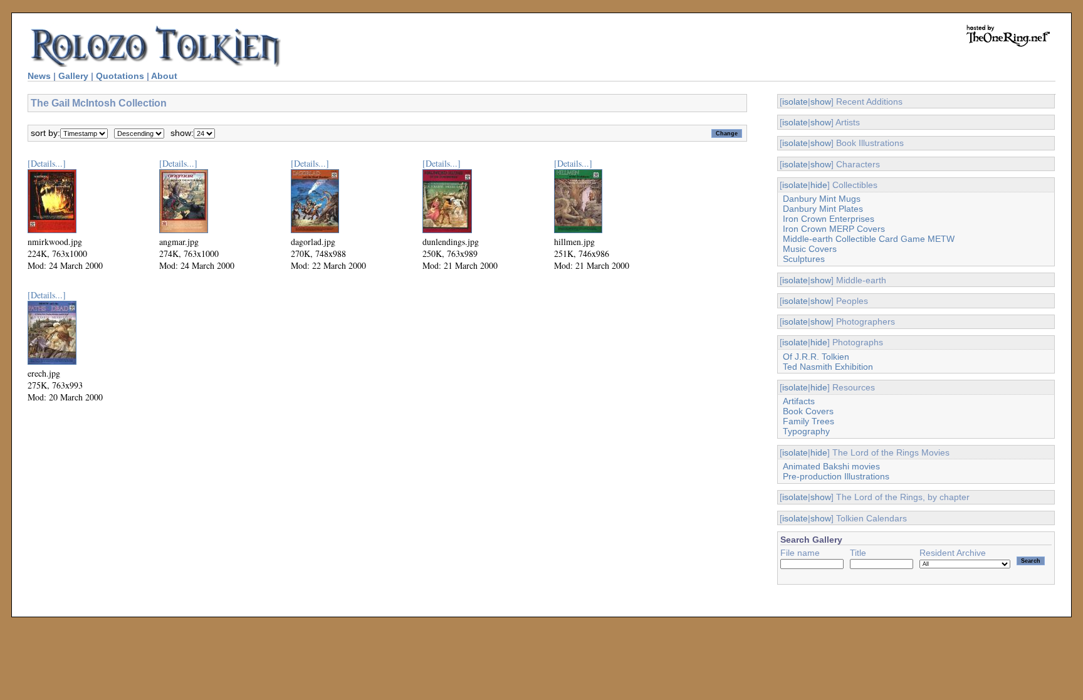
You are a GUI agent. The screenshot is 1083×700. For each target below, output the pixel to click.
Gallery (73, 76)
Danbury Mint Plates (823, 209)
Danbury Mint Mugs (822, 199)
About (164, 76)
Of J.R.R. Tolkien (816, 357)
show (820, 102)
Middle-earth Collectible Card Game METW (869, 239)
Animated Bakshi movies (831, 466)
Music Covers (810, 249)
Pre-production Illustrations (836, 476)
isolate (795, 102)
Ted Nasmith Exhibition (828, 367)
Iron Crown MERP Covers (834, 229)
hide (818, 185)
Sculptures (804, 259)
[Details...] (47, 163)
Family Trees (808, 421)
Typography (806, 431)
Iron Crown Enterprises (828, 219)
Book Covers (808, 411)
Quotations (120, 76)
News (39, 76)
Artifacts (799, 401)
